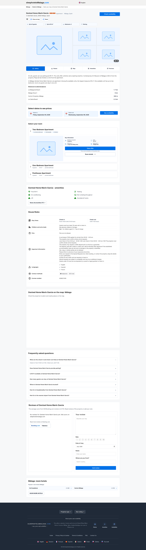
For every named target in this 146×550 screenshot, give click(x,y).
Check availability (109, 14)
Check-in (35, 112)
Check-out (71, 112)
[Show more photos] (49, 45)
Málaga (28, 7)
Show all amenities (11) (37, 203)
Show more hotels (36, 493)
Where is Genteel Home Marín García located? (44, 384)
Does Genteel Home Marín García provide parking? (45, 368)
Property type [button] (65, 512)
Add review (95, 468)
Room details (89, 154)
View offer (90, 148)
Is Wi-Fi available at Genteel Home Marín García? (45, 374)
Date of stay (79, 443)
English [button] (83, 2)
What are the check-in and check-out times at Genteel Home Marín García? (53, 360)
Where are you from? (82, 458)
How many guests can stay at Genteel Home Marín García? (48, 379)
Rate (77, 437)
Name (77, 451)
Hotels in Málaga (36, 7)
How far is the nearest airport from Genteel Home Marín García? (49, 395)
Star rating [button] (79, 512)
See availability (109, 113)
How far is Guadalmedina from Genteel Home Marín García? (48, 390)
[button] (34, 19)
